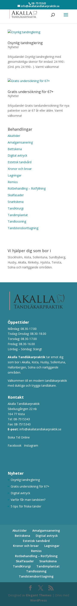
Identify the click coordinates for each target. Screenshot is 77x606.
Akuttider (14, 136)
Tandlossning (17, 221)
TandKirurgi (16, 208)
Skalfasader (16, 195)
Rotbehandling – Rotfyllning (27, 188)
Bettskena (15, 149)
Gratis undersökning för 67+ (30, 91)
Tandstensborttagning (23, 228)
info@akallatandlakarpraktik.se (40, 429)
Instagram (31, 445)
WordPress (38, 600)
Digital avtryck (17, 155)
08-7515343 (21, 419)
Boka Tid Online (19, 437)
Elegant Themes (39, 595)
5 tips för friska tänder (26, 506)
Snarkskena (16, 202)
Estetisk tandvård (19, 162)
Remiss (13, 182)
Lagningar (14, 175)
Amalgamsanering (20, 142)
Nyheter (13, 47)
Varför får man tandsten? (28, 500)
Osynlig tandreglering (25, 42)
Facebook (14, 445)
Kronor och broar (20, 169)
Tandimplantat (18, 215)
